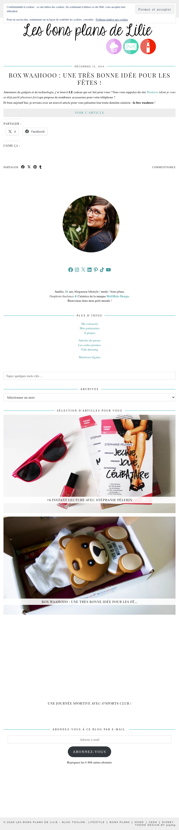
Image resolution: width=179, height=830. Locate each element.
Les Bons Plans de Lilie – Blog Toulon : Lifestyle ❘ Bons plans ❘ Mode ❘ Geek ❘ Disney (95, 822)
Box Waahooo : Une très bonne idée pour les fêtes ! (89, 78)
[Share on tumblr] (40, 167)
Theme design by (155, 824)
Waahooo (152, 92)
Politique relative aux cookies (112, 19)
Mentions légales (89, 357)
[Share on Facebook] (23, 167)
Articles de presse (89, 340)
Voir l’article (89, 112)
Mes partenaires (90, 328)
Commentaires (164, 167)
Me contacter (89, 324)
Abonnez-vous (89, 752)
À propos (89, 333)
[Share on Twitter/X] (29, 167)
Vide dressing (89, 349)
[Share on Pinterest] (35, 167)
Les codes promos (89, 345)
